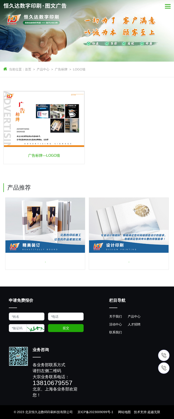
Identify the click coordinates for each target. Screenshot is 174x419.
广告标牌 (61, 69)
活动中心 (115, 324)
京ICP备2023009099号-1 (95, 412)
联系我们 (115, 332)
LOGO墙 (79, 69)
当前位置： (17, 69)
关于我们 (115, 316)
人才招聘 (134, 324)
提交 (66, 328)
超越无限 (153, 412)
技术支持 (140, 412)
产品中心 (43, 69)
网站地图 (124, 412)
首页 (28, 69)
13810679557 (52, 383)
